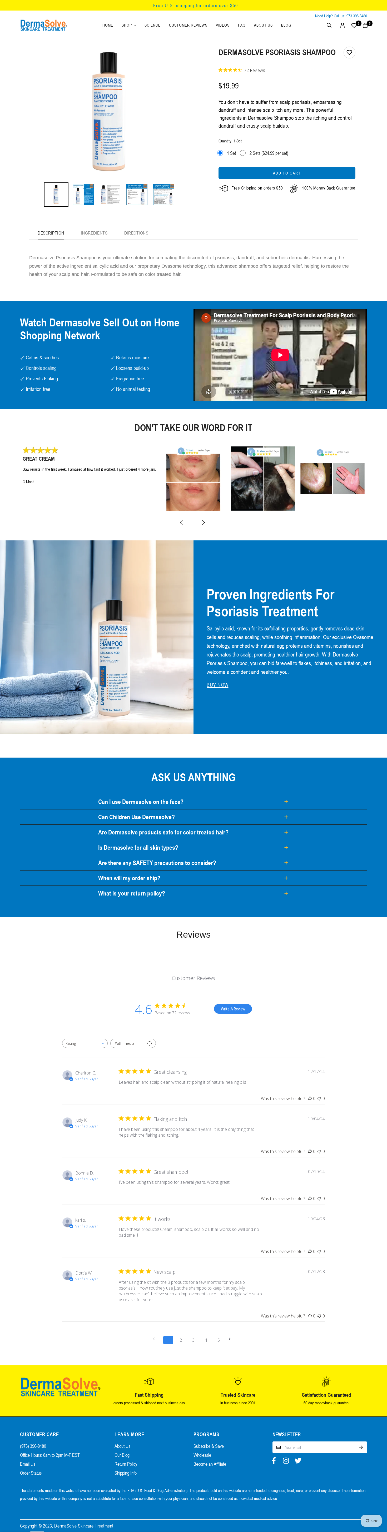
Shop (127, 25)
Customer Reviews (188, 25)
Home (107, 25)
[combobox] (85, 1043)
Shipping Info (126, 1473)
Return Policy (126, 1464)
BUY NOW (218, 685)
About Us (263, 25)
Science (153, 25)
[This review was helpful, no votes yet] (310, 1098)
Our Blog (122, 1455)
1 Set (231, 153)
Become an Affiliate (210, 1464)
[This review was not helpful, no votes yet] (319, 1098)
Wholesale (202, 1455)
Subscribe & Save (209, 1446)
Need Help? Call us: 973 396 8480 (341, 15)
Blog (286, 25)
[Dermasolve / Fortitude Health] (43, 25)
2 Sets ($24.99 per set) (269, 153)
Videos (223, 25)
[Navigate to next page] (231, 1339)
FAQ (242, 25)
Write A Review (233, 1008)
